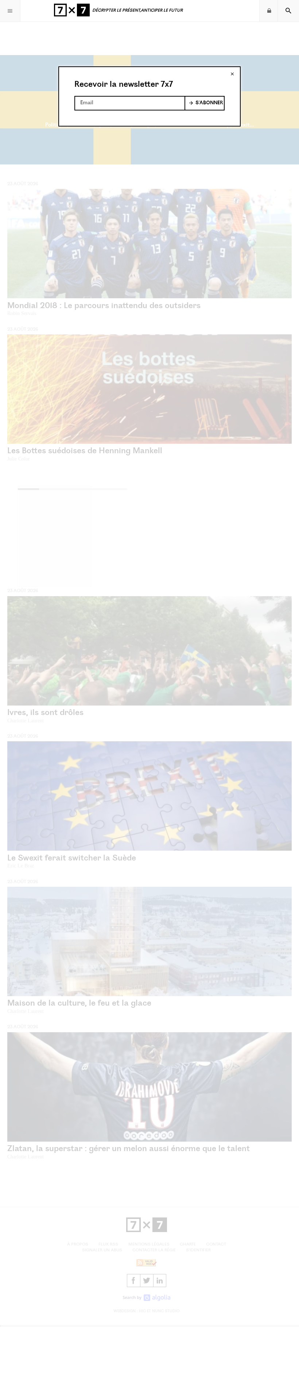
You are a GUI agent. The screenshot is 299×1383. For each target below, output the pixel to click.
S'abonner (209, 103)
